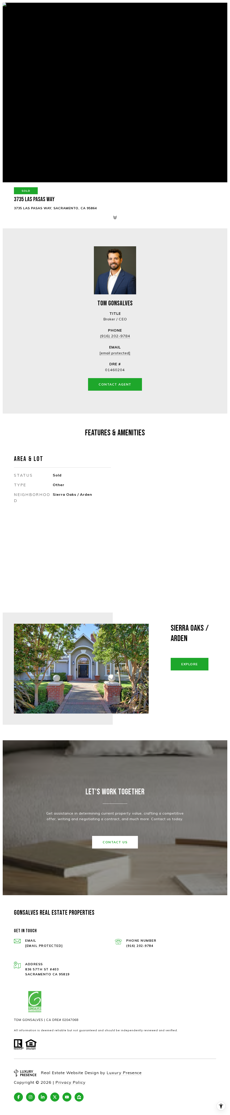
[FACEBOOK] (18, 1097)
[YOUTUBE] (66, 1097)
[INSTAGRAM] (30, 1097)
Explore (189, 664)
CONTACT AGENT (115, 384)
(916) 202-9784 (115, 336)
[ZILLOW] (79, 1097)
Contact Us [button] (115, 842)
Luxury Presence (124, 1072)
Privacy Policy (70, 1082)
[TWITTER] (54, 1097)
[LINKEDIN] (42, 1097)
